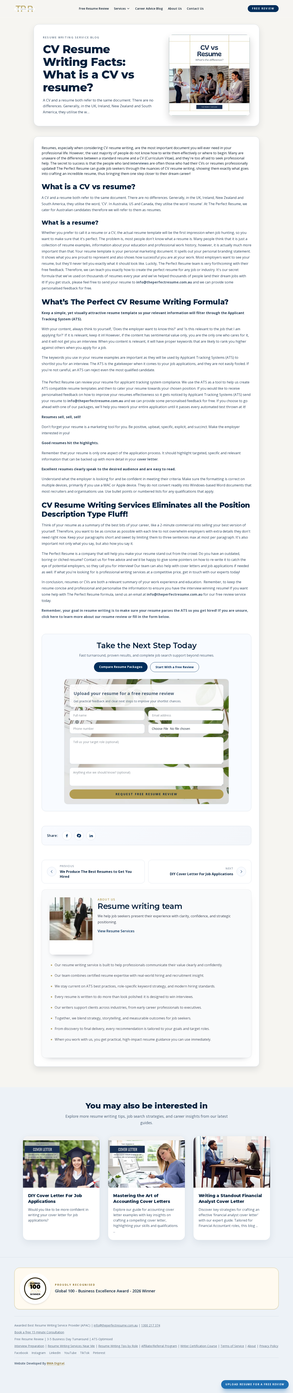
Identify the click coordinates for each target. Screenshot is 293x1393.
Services (120, 8)
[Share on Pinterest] (79, 835)
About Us (175, 8)
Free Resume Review (94, 8)
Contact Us (195, 8)
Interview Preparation (29, 1346)
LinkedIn (55, 1353)
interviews (139, 163)
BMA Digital (55, 1363)
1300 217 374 (150, 1325)
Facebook (21, 1353)
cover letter (147, 459)
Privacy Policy (268, 1346)
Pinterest (99, 1353)
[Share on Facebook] (67, 835)
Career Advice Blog (149, 8)
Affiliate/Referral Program (159, 1346)
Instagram (39, 1353)
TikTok (84, 1353)
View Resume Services (116, 931)
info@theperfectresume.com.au (164, 282)
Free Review (263, 8)
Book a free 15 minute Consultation (39, 1332)
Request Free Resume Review (147, 794)
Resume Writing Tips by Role (118, 1346)
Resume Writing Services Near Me (71, 1346)
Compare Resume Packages (120, 667)
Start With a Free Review (175, 667)
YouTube (70, 1353)
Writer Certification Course (198, 1346)
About (252, 1346)
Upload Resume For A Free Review (254, 1384)
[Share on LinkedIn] (91, 835)
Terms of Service (232, 1346)
